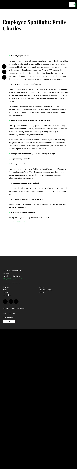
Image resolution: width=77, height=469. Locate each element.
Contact (42, 292)
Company (21, 222)
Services (6, 287)
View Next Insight (37, 248)
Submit (8, 321)
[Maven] (11, 263)
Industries (7, 295)
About (41, 287)
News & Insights (45, 290)
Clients (5, 292)
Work (5, 290)
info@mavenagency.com (12, 279)
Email (9, 313)
